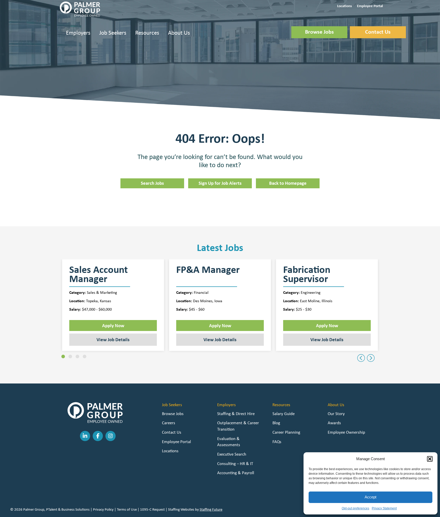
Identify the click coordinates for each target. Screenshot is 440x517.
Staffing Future (211, 509)
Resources (147, 32)
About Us (179, 32)
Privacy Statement (384, 508)
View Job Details (113, 339)
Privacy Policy (103, 509)
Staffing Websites (181, 509)
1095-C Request (152, 509)
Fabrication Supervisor (306, 274)
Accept (370, 497)
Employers (78, 32)
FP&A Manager (208, 270)
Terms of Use (127, 509)
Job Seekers (112, 32)
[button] (429, 458)
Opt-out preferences (355, 508)
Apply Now (113, 325)
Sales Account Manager (98, 274)
